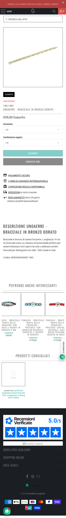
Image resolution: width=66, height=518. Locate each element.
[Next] (63, 317)
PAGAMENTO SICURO (19, 175)
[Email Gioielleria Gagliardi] (38, 477)
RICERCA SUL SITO (17, 19)
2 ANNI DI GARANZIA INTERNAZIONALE (28, 181)
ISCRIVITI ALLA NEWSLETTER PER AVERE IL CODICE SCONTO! (33, 4)
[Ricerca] (54, 11)
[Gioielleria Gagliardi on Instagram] (32, 477)
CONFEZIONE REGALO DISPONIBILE (26, 186)
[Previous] (3, 317)
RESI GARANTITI (16, 197)
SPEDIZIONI (14, 192)
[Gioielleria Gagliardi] (33, 11)
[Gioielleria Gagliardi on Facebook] (27, 477)
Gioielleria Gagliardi (36, 493)
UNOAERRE (9, 101)
